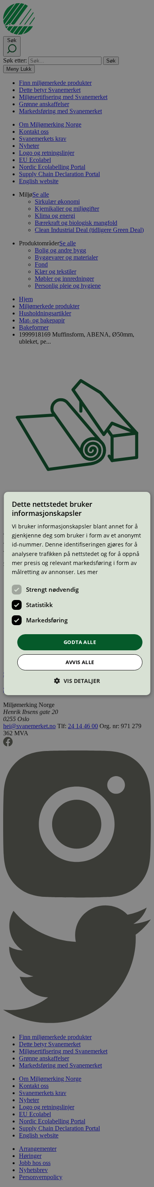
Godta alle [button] (80, 642)
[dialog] (77, 594)
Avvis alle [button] (80, 662)
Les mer (87, 572)
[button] (77, 680)
